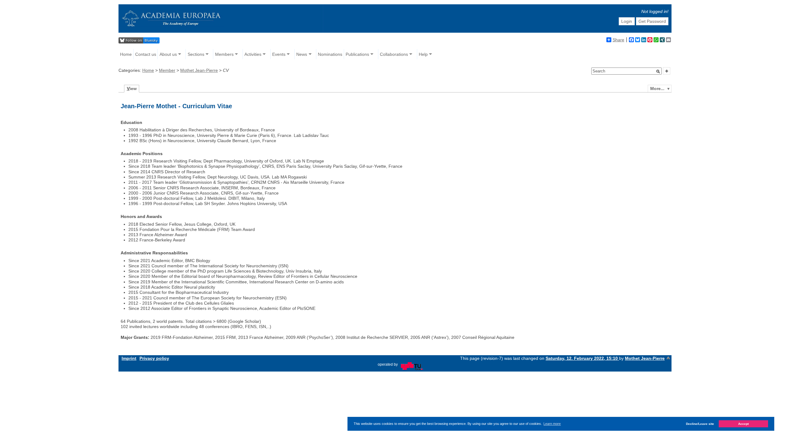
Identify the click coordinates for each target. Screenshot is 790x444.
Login (626, 21)
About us (168, 54)
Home (126, 54)
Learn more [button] (552, 424)
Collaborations (394, 54)
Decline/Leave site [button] (700, 424)
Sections (196, 54)
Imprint (129, 358)
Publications (357, 54)
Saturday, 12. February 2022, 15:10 (582, 358)
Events (278, 54)
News (301, 54)
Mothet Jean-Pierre (199, 70)
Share (618, 39)
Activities (252, 54)
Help (423, 54)
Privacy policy (154, 358)
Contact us (145, 54)
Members (224, 54)
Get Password (652, 21)
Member (167, 70)
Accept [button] (743, 424)
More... (657, 88)
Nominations (330, 54)
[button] (658, 71)
